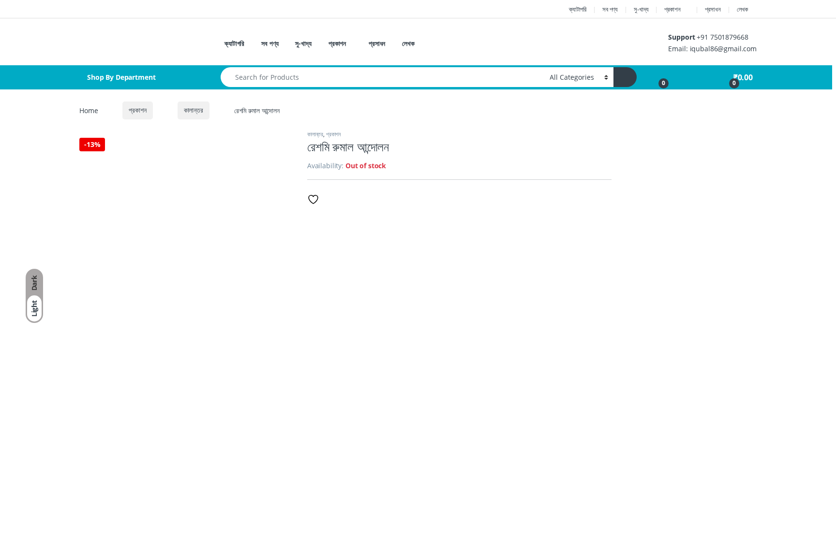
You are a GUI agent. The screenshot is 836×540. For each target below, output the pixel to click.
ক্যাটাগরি (577, 9)
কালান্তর (193, 110)
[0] (658, 77)
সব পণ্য (610, 9)
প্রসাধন (712, 9)
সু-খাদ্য (641, 9)
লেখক (742, 9)
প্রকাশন (672, 9)
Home (88, 110)
